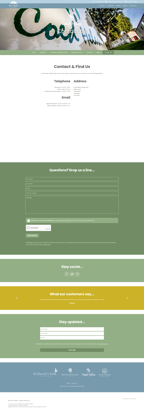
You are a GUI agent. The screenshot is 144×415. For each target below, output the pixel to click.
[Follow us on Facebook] (67, 274)
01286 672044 (65, 89)
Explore (124, 6)
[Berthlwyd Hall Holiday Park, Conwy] (70, 372)
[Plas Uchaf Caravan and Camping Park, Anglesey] (105, 372)
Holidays (118, 6)
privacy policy (47, 244)
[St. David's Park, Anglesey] (46, 372)
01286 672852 (66, 87)
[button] (16, 298)
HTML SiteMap (132, 398)
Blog (68, 383)
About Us (74, 383)
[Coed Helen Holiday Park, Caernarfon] (72, 20)
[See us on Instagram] (77, 274)
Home (34, 52)
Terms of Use (64, 386)
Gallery (98, 52)
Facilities (42, 52)
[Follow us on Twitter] (72, 274)
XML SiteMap (125, 398)
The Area (89, 52)
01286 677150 (66, 91)
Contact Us (132, 6)
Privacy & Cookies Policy (77, 386)
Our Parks (102, 6)
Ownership (110, 6)
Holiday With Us (76, 52)
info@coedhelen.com (64, 103)
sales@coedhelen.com (63, 105)
